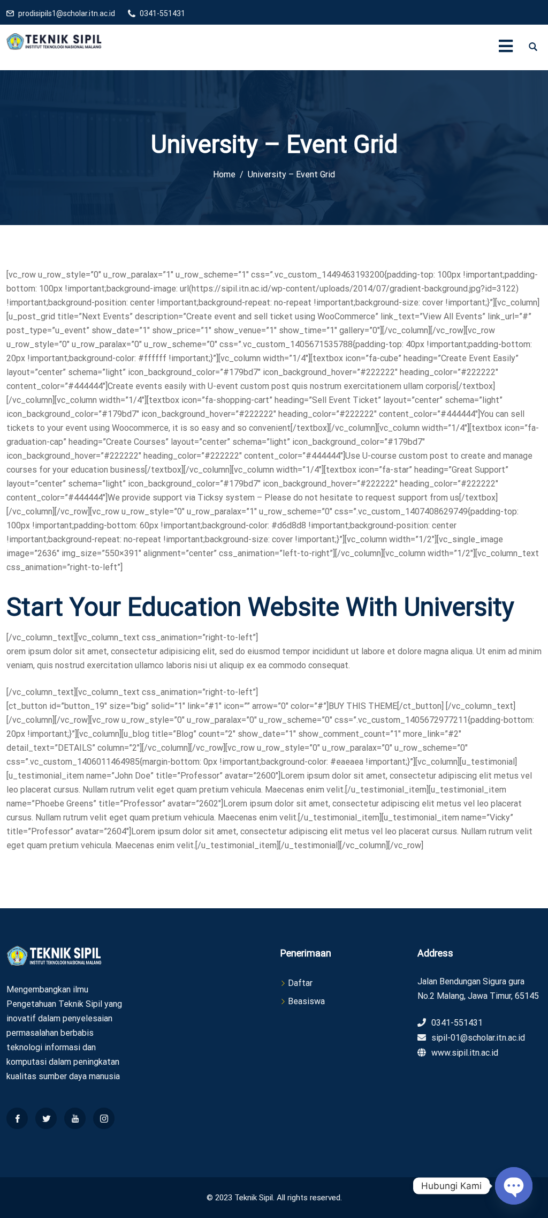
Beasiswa (306, 1001)
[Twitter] (46, 1118)
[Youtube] (75, 1118)
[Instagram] (104, 1118)
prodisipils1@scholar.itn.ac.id (66, 13)
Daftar (300, 983)
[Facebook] (17, 1118)
